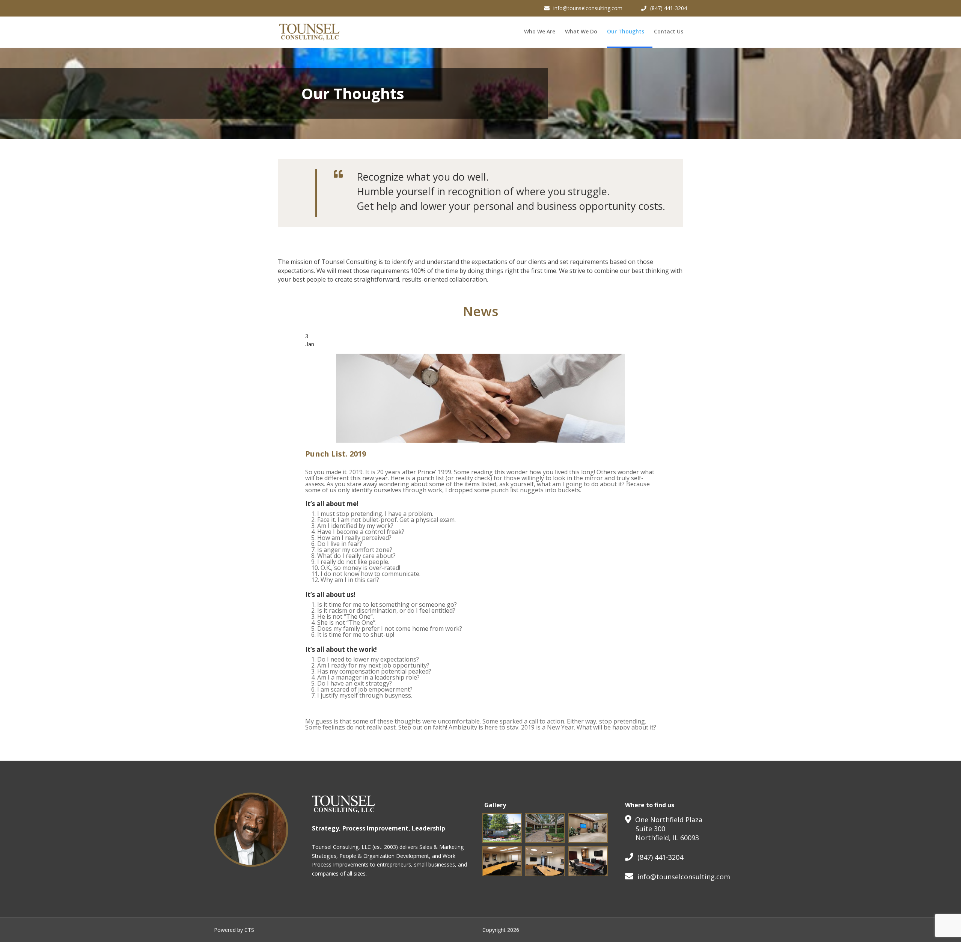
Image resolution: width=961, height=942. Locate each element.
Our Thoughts (625, 32)
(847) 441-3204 (668, 8)
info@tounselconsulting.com (587, 8)
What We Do (581, 32)
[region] (480, 531)
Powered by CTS (234, 929)
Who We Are (539, 32)
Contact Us (668, 32)
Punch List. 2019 (335, 454)
